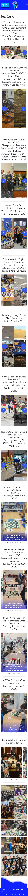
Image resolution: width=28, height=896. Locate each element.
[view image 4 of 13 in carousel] (10, 56)
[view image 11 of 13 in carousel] (18, 56)
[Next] (24, 52)
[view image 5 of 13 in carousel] (11, 56)
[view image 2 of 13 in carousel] (8, 56)
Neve (6, 894)
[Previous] (3, 52)
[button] (7, 52)
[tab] (4, 542)
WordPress (20, 894)
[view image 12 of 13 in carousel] (19, 56)
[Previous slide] (2, 522)
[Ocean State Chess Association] (15, 5)
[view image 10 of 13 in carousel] (17, 56)
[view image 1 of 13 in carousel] (7, 56)
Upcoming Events (5, 5)
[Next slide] (26, 522)
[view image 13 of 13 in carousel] (20, 56)
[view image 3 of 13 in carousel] (9, 56)
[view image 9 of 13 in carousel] (16, 56)
